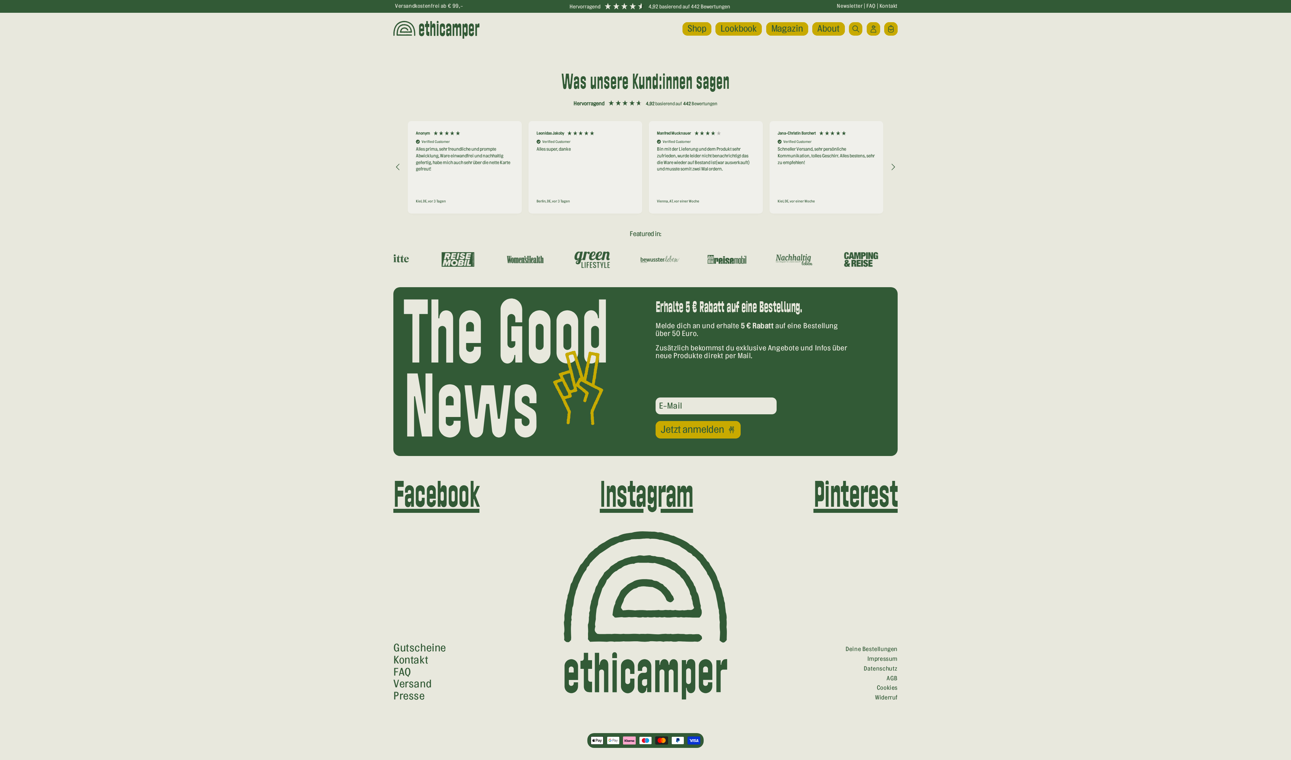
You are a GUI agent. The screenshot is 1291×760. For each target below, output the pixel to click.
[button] (696, 29)
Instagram (646, 496)
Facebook (436, 496)
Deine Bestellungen (872, 649)
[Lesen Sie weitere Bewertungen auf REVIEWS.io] (863, 227)
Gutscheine (419, 648)
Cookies (887, 688)
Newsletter (850, 6)
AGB (892, 678)
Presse (409, 696)
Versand (412, 684)
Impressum (882, 659)
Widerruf (886, 697)
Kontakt (888, 6)
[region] (645, 167)
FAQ (871, 6)
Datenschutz (881, 669)
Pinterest (856, 496)
